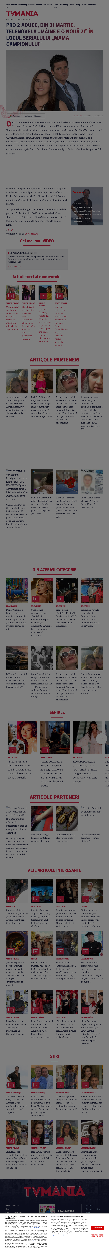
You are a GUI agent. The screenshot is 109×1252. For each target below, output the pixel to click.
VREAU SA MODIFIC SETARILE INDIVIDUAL (97, 1236)
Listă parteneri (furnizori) (57, 1235)
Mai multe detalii (34, 1228)
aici (33, 1240)
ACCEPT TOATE (97, 1228)
